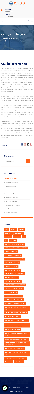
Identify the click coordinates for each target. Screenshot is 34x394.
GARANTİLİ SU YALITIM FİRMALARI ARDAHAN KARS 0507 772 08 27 (14, 325)
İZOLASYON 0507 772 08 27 (12, 316)
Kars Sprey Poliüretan (11, 201)
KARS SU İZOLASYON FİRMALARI (14, 288)
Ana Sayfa (5, 39)
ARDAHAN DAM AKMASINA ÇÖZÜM (14, 259)
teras (6, 240)
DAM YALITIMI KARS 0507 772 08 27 (14, 348)
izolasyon (13, 229)
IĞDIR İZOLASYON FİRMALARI (13, 255)
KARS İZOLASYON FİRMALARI (13, 281)
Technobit (21, 229)
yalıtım (6, 229)
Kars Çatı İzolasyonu (11, 178)
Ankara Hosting (20, 391)
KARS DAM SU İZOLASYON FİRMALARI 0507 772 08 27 (15, 344)
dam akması (17, 236)
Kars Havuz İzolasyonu (12, 182)
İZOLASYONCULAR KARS (12, 262)
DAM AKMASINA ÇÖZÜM (11, 277)
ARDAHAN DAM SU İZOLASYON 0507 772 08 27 (16, 308)
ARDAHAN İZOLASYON (11, 251)
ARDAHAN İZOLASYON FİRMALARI (14, 244)
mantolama (13, 240)
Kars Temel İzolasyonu (11, 193)
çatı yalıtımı (8, 236)
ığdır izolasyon (8, 361)
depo (24, 236)
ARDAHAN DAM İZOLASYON (12, 270)
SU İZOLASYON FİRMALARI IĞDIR (14, 299)
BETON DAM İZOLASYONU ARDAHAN (15, 285)
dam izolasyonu (19, 233)
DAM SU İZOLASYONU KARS (12, 329)
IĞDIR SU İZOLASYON (11, 292)
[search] (28, 161)
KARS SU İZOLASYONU (11, 266)
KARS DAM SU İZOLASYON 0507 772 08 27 (16, 339)
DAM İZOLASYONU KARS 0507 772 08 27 (16, 313)
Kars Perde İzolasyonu (11, 190)
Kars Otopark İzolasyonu (12, 186)
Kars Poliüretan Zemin (11, 212)
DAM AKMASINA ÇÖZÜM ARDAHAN (14, 273)
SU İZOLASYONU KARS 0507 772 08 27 (15, 358)
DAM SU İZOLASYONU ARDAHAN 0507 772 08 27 (16, 334)
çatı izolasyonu (9, 233)
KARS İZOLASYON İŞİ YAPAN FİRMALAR (16, 248)
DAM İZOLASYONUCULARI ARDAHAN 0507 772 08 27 (16, 353)
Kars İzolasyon (15, 39)
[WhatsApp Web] (5, 388)
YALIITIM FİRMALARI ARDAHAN (13, 296)
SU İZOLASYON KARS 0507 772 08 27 (15, 303)
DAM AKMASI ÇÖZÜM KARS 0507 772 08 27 (16, 320)
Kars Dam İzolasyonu (11, 209)
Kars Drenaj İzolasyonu (12, 197)
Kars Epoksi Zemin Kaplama (13, 205)
